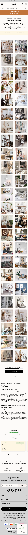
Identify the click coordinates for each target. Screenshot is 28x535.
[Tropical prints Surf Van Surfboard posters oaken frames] (7, 208)
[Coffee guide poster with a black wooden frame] (7, 181)
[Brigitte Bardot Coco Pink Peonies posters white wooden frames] (7, 141)
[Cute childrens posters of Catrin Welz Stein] (21, 275)
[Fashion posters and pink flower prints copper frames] (21, 315)
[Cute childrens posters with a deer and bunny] (21, 289)
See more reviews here (14, 454)
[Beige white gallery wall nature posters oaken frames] (7, 127)
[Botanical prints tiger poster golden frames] (21, 154)
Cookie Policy (21, 513)
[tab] (22, 4)
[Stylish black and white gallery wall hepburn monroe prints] (21, 46)
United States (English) (14, 528)
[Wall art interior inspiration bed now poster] (7, 87)
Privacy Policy (4, 520)
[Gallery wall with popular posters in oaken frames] (7, 329)
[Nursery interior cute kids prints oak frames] (21, 73)
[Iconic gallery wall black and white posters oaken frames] (21, 262)
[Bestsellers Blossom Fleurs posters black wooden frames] (7, 235)
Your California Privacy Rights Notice (14, 515)
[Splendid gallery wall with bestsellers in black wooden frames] (7, 248)
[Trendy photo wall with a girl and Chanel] (7, 100)
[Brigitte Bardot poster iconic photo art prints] (21, 167)
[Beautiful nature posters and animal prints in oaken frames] (21, 127)
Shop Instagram (17, 18)
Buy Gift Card (15, 509)
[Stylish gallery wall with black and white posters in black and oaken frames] (21, 235)
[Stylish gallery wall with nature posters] (21, 302)
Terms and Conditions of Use (10, 513)
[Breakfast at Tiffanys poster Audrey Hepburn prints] (21, 181)
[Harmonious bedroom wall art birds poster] (21, 100)
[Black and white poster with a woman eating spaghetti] (7, 342)
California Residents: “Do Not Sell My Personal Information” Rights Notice (14, 518)
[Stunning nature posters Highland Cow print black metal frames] (7, 194)
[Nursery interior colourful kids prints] (7, 114)
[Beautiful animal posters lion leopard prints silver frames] (21, 87)
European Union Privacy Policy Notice (18, 520)
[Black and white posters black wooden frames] (21, 194)
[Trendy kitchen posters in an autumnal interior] (7, 275)
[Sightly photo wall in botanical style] (21, 356)
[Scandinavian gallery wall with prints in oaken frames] (7, 289)
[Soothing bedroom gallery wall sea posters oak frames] (21, 60)
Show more (14, 371)
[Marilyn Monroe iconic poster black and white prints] (7, 167)
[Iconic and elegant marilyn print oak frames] (7, 60)
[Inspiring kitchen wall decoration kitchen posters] (7, 46)
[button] (15, 37)
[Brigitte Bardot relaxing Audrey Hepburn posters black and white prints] (7, 154)
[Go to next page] (18, 377)
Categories (7, 33)
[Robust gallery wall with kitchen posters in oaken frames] (21, 329)
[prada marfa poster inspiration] (21, 342)
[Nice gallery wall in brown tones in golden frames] (7, 315)
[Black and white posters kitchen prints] (21, 114)
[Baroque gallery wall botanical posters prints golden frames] (7, 221)
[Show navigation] (2, 4)
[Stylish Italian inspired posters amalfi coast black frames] (7, 73)
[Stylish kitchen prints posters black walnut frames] (21, 221)
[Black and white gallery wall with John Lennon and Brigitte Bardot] (7, 302)
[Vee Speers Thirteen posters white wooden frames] (21, 208)
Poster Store (9, 18)
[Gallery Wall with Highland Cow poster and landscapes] (7, 262)
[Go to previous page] (10, 377)
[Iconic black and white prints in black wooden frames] (21, 141)
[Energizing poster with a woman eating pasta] (7, 356)
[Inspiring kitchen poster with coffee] (21, 248)
